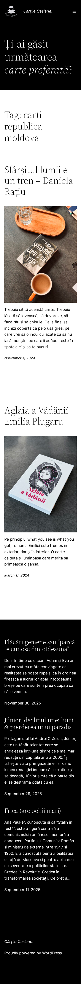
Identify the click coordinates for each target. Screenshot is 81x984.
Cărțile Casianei (37, 11)
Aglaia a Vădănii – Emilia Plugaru (39, 416)
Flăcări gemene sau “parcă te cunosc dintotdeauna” (39, 645)
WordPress (52, 953)
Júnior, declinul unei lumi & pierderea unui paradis (38, 723)
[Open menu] (74, 11)
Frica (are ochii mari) (32, 810)
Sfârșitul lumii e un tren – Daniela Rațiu (38, 180)
